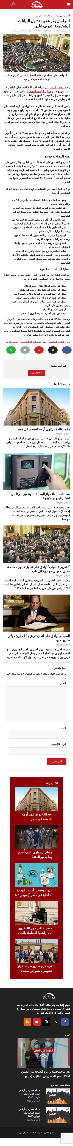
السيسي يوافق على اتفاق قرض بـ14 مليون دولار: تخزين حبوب (39, 638)
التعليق (62, 683)
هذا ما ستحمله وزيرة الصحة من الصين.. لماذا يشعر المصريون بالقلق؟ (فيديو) (45, 1073)
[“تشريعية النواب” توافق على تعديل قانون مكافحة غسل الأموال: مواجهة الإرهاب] (36, 544)
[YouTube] (37, 1022)
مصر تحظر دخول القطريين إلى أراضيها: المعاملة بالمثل (35, 930)
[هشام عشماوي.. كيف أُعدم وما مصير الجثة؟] (36, 837)
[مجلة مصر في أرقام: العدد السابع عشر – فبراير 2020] (58, 1115)
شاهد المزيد (36, 372)
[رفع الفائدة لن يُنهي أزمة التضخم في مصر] (36, 407)
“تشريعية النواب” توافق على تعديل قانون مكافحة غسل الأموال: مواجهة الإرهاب (38, 569)
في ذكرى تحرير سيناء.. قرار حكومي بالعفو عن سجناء (34, 968)
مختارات (48, 15)
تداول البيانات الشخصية (59, 341)
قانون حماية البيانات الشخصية (34, 341)
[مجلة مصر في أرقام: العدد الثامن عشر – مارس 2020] (58, 1096)
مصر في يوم (24, 1132)
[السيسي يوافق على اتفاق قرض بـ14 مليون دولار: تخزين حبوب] (36, 613)
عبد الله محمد (35, 30)
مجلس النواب (57, 87)
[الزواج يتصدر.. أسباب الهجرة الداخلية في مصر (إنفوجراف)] (36, 875)
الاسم (62, 728)
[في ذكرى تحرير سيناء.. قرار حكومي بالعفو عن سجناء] (36, 951)
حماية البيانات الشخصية (39, 91)
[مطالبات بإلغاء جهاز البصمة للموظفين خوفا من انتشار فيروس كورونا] (36, 471)
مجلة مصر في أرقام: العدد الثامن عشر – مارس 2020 (29, 1094)
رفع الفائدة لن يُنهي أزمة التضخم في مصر (43, 429)
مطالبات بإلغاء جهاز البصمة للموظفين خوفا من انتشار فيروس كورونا (40, 496)
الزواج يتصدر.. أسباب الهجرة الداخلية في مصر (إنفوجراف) (33, 892)
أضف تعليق (48, 30)
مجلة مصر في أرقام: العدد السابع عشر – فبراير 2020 (29, 1113)
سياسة (57, 15)
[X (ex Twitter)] (56, 1022)
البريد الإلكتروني (57, 744)
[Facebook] (65, 1022)
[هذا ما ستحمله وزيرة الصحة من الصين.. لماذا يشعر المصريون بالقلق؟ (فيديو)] (43, 1053)
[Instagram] (46, 1022)
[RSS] (27, 1022)
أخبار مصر (65, 15)
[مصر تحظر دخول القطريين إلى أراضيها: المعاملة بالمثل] (36, 913)
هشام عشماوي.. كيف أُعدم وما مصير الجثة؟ (35, 854)
